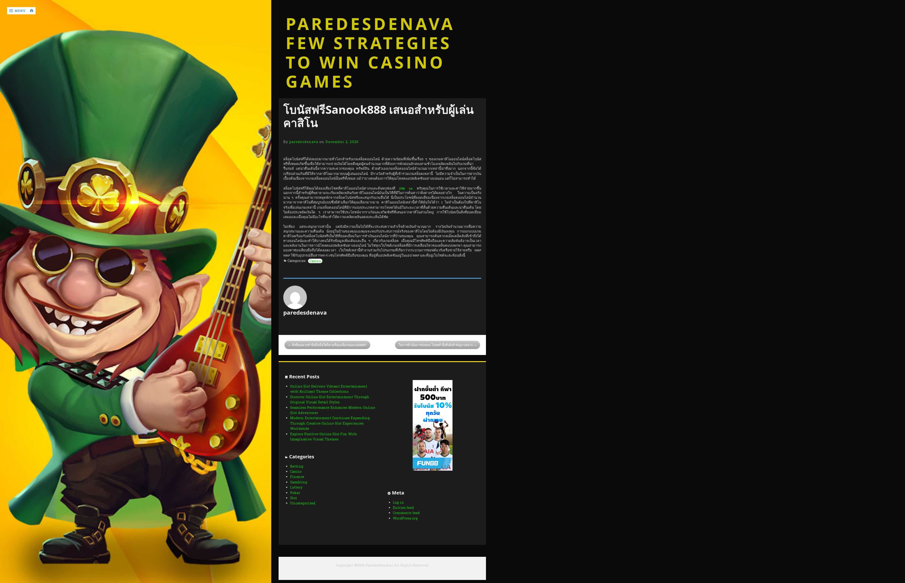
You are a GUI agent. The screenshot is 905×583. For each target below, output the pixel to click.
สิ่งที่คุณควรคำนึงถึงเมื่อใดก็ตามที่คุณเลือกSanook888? (329, 345)
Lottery (296, 487)
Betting (296, 466)
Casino (315, 261)
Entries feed (403, 507)
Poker (295, 492)
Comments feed (406, 513)
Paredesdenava (370, 24)
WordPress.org (405, 518)
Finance (297, 476)
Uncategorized (302, 503)
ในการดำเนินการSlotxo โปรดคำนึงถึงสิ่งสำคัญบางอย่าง (436, 345)
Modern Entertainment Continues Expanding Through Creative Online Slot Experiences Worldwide (330, 423)
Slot (293, 498)
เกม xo (406, 188)
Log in (398, 502)
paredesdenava (303, 141)
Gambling (298, 482)
